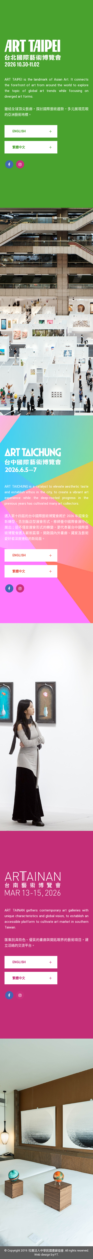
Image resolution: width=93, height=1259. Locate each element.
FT (56, 1254)
